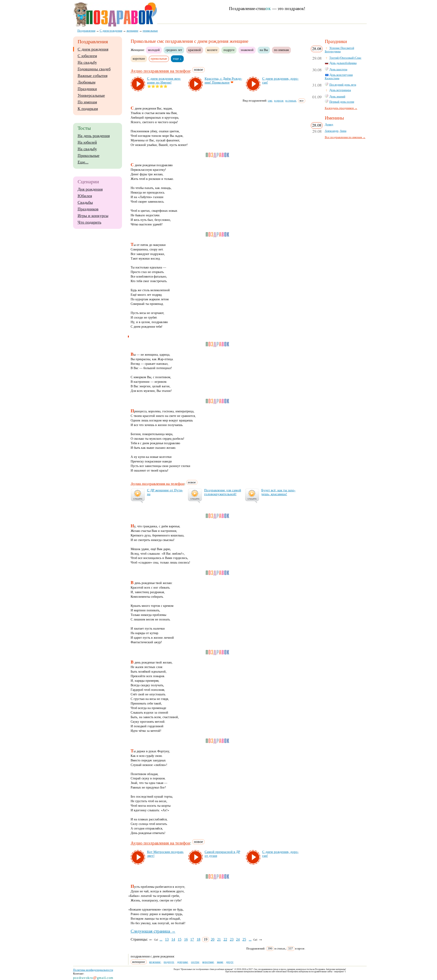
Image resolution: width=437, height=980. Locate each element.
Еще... (83, 162)
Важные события (92, 75)
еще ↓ (177, 58)
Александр (331, 131)
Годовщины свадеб (94, 69)
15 (179, 939)
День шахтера (338, 69)
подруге (229, 50)
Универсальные (91, 95)
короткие (139, 58)
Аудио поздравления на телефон (160, 71)
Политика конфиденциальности (93, 970)
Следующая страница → (153, 931)
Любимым (86, 82)
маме (220, 962)
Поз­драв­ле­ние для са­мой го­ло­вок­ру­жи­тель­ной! (222, 492)
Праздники (87, 89)
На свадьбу (87, 62)
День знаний (337, 96)
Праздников (88, 209)
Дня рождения (90, 189)
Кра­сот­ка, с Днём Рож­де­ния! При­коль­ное (223, 80)
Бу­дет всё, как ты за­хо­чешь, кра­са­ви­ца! (278, 492)
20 (212, 939)
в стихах (290, 100)
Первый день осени (341, 101)
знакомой (247, 50)
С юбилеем (87, 56)
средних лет (174, 50)
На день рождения (94, 135)
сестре (195, 962)
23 (232, 939)
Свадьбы (85, 202)
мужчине (155, 962)
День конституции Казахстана (339, 76)
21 (219, 939)
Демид (329, 124)
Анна (343, 131)
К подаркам (88, 108)
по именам (281, 50)
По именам (87, 102)
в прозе (279, 100)
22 (225, 939)
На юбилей (87, 142)
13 (167, 939)
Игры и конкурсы (93, 215)
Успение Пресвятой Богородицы (339, 49)
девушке (182, 962)
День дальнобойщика (343, 63)
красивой (194, 50)
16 (186, 939)
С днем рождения (93, 49)
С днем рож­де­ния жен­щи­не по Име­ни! (164, 80)
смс (270, 100)
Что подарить (89, 222)
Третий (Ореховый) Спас (345, 57)
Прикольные (88, 155)
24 (238, 939)
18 (198, 939)
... (161, 939)
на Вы (264, 50)
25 (244, 939)
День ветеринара (340, 90)
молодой (154, 50)
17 (192, 939)
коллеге (212, 50)
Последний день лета (342, 84)
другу (230, 962)
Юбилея (85, 196)
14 (173, 939)
